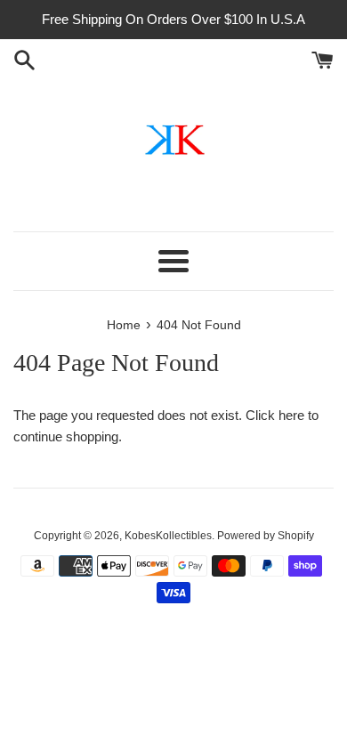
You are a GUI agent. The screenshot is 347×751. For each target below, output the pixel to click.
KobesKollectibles (168, 535)
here (291, 415)
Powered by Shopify (265, 535)
